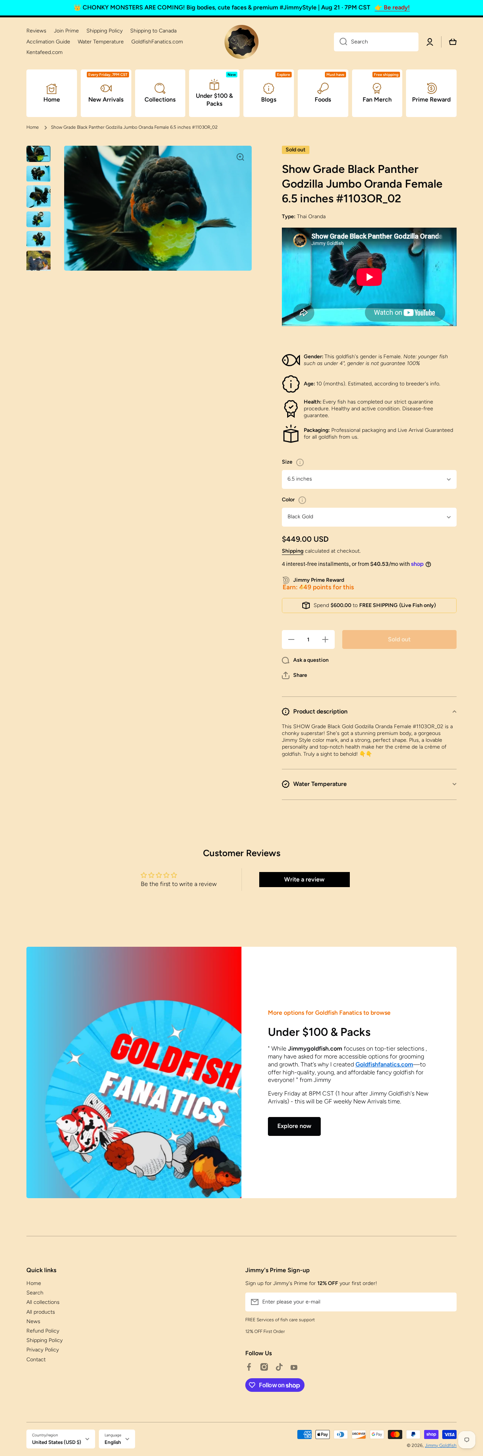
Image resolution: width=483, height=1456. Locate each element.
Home (32, 127)
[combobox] (376, 41)
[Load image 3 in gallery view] (38, 196)
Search (34, 1293)
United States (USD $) (56, 1442)
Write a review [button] (304, 879)
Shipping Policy (44, 1340)
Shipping (292, 551)
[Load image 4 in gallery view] (38, 219)
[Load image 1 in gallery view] (38, 154)
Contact (36, 1359)
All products (40, 1312)
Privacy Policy (42, 1350)
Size (287, 462)
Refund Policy (42, 1331)
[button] (294, 675)
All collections (43, 1302)
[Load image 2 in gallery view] (38, 174)
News (33, 1321)
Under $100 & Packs (319, 1032)
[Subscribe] (447, 1302)
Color (288, 499)
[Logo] (241, 42)
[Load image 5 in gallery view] (38, 239)
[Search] (340, 41)
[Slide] (300, 462)
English (113, 1442)
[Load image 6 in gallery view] (38, 263)
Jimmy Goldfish (441, 1445)
